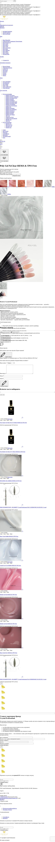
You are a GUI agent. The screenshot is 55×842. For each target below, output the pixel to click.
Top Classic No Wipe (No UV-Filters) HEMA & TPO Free (13, 422)
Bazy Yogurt (6, 53)
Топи (1, 78)
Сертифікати (6, 133)
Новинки (5, 132)
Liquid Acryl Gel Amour (11, 105)
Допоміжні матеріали (5, 62)
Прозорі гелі (9, 126)
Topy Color (5, 85)
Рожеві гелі (8, 127)
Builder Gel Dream (10, 108)
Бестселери (5, 131)
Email (2, 378)
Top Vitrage (5, 84)
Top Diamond (6, 82)
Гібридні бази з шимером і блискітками (12, 41)
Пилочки (5, 71)
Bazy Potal (5, 49)
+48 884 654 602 (4, 797)
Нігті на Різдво (6, 34)
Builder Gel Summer (10, 104)
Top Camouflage (6, 81)
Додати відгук (16, 332)
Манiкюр (2, 27)
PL (1, 141)
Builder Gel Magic (10, 112)
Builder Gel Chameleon (11, 109)
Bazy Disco (5, 45)
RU (3, 141)
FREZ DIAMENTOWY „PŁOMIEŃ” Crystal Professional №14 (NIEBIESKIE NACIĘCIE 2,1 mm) (23, 679)
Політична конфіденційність (10, 808)
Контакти (5, 135)
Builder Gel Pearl (10, 113)
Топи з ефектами (7, 86)
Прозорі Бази (6, 54)
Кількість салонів (4, 743)
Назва (2, 376)
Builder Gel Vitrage (10, 114)
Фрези (4, 75)
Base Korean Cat (7, 42)
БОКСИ (2, 26)
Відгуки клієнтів (5, 332)
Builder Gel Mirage (10, 100)
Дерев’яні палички (7, 67)
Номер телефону (4, 740)
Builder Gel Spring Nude (11, 101)
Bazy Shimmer (6, 50)
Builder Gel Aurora (10, 95)
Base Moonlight (6, 40)
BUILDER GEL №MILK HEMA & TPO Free (10, 480)
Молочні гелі (9, 125)
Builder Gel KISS (10, 99)
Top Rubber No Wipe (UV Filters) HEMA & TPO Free (12, 451)
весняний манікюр (7, 31)
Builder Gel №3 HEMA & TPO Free (8, 623)
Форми (4, 74)
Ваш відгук (3, 373)
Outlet (4, 130)
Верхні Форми (6, 66)
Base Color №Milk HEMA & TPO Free (9, 536)
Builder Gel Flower (10, 110)
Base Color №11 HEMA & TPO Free (8, 652)
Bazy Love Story (7, 47)
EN (4, 141)
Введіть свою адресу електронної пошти (10, 739)
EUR (1, 144)
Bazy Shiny (5, 51)
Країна (1, 742)
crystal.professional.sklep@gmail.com (8, 798)
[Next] (3, 395)
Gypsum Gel (6, 60)
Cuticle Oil (5, 69)
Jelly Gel (8, 116)
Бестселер (10, 419)
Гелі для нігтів (3, 90)
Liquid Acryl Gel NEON (11, 118)
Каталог (2, 21)
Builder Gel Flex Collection (12, 96)
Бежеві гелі (8, 123)
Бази (1, 36)
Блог (4, 137)
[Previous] (1, 395)
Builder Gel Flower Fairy (11, 98)
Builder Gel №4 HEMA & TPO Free (8, 594)
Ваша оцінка (3, 363)
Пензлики (5, 70)
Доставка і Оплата (7, 809)
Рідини (4, 73)
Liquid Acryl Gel (9, 117)
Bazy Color (5, 44)
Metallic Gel (8, 119)
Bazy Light (5, 46)
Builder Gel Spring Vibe (11, 103)
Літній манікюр (6, 32)
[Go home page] (4, 20)
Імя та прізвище (4, 737)
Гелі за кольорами (7, 122)
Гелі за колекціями (7, 94)
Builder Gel (8, 107)
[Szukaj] (15, 1)
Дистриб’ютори (7, 136)
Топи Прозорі (6, 88)
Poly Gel (8, 121)
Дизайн (2, 56)
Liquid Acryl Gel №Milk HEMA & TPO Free (10, 565)
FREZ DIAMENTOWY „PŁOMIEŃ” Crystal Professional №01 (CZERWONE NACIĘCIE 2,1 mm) (23, 507)
